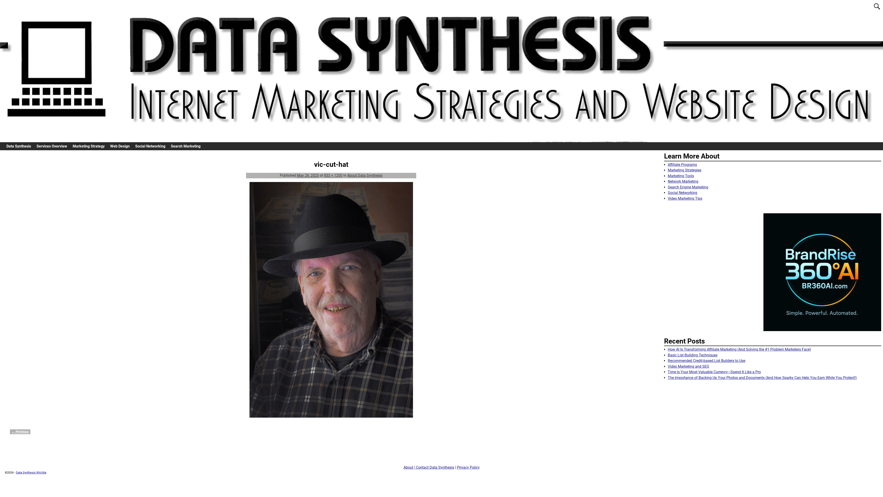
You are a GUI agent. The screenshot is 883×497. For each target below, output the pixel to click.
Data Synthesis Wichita (31, 472)
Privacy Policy (468, 467)
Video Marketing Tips (685, 198)
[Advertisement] (772, 424)
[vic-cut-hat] (331, 302)
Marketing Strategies (684, 170)
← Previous (20, 432)
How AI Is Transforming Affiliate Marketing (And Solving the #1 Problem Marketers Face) (739, 349)
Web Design (120, 146)
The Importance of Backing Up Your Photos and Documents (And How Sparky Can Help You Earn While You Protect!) (762, 378)
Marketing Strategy (89, 146)
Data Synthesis (18, 146)
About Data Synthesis (364, 175)
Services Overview (52, 146)
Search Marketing (186, 146)
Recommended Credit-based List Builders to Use (706, 360)
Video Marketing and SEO (688, 366)
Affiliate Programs (682, 164)
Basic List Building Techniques (692, 355)
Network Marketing (683, 181)
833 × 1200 (333, 175)
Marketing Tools (681, 176)
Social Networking (150, 146)
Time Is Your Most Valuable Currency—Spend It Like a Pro (714, 372)
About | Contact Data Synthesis (429, 467)
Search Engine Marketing (688, 187)
